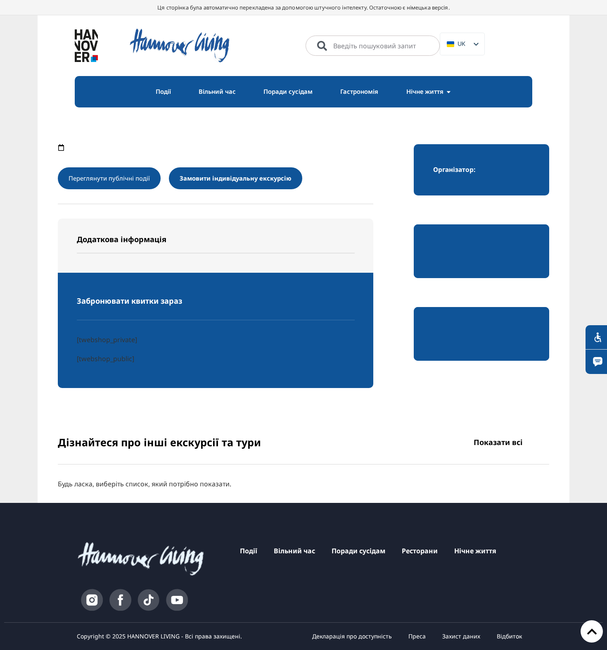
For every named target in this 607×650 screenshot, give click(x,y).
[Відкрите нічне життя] (449, 92)
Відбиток (509, 636)
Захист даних (461, 636)
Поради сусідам (358, 550)
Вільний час (294, 550)
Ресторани (420, 550)
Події (248, 550)
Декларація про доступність (352, 636)
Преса (417, 636)
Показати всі (498, 442)
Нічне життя (475, 550)
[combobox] (373, 46)
